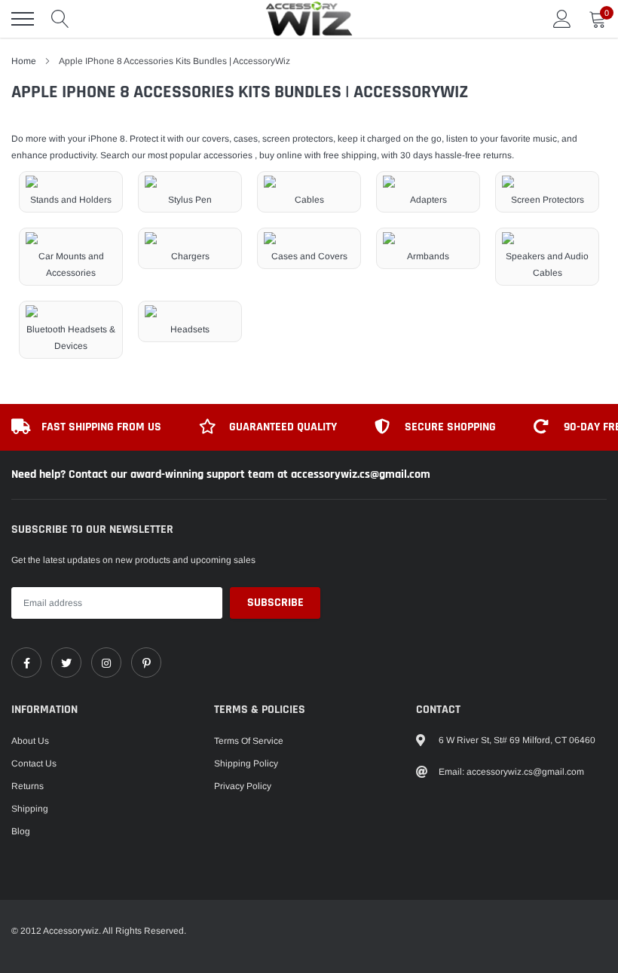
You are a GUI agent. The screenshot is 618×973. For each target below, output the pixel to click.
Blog (20, 831)
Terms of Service (248, 741)
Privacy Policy (242, 786)
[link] (26, 662)
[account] (562, 19)
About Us (30, 741)
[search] (60, 19)
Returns (27, 786)
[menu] (22, 19)
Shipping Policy (246, 763)
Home (23, 61)
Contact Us (34, 763)
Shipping (29, 808)
